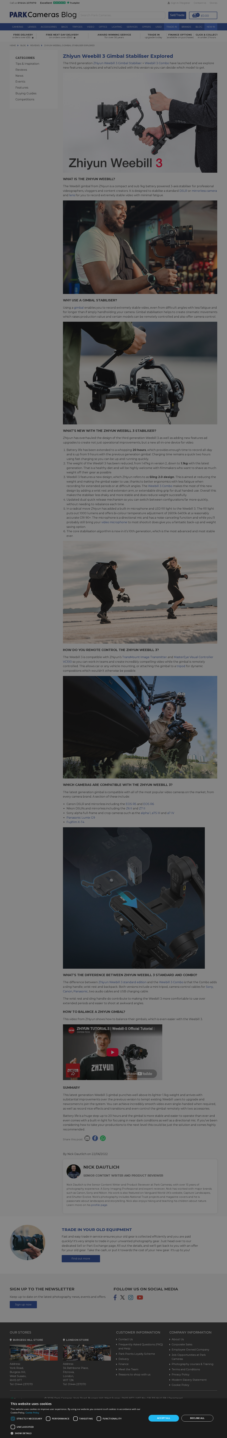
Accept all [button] (163, 1418)
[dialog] (113, 1418)
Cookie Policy (32, 1412)
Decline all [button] (197, 1418)
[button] (77, 1433)
